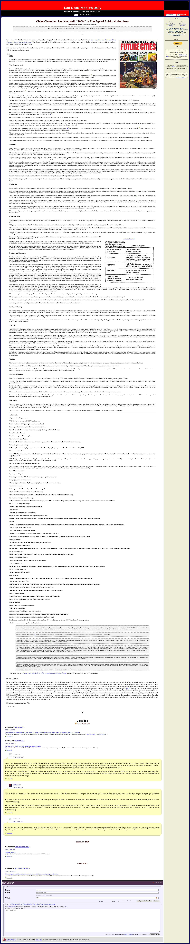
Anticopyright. (10, 939)
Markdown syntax (11, 906)
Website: (8, 898)
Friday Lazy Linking (182, 24)
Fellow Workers (174, 28)
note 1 (34, 634)
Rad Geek (16, 785)
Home (76, 15)
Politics (180, 29)
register (101, 901)
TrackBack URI (86, 723)
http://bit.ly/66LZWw (91, 734)
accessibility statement (180, 77)
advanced (183, 14)
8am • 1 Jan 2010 (10, 729)
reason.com (19, 741)
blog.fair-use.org (21, 868)
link (66, 906)
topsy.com (19, 727)
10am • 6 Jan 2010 (10, 743)
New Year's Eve (180, 34)
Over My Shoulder (171, 29)
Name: (7, 890)
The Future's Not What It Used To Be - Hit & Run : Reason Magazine (23, 746)
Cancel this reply (158, 882)
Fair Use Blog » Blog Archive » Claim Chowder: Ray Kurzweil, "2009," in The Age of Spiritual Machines (31, 874)
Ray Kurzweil (176, 35)
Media (181, 28)
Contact (88, 15)
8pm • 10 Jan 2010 (18, 821)
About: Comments (128, 934)
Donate (176, 52)
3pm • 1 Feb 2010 (10, 849)
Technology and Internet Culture (176, 32)
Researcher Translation (129, 239)
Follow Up (9, 736)
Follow (79, 723)
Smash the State (179, 31)
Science (171, 31)
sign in (113, 901)
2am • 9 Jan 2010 (18, 787)
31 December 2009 (73, 24)
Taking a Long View (10, 852)
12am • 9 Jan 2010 (18, 757)
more (176, 70)
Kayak (126, 688)
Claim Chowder (172, 34)
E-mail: (7, 892)
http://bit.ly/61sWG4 (101, 734)
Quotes (185, 29)
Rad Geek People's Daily (82, 8)
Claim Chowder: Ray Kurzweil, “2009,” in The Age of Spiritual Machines (82, 21)
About (82, 15)
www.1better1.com (22, 847)
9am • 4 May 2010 (10, 871)
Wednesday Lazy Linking (170, 24)
